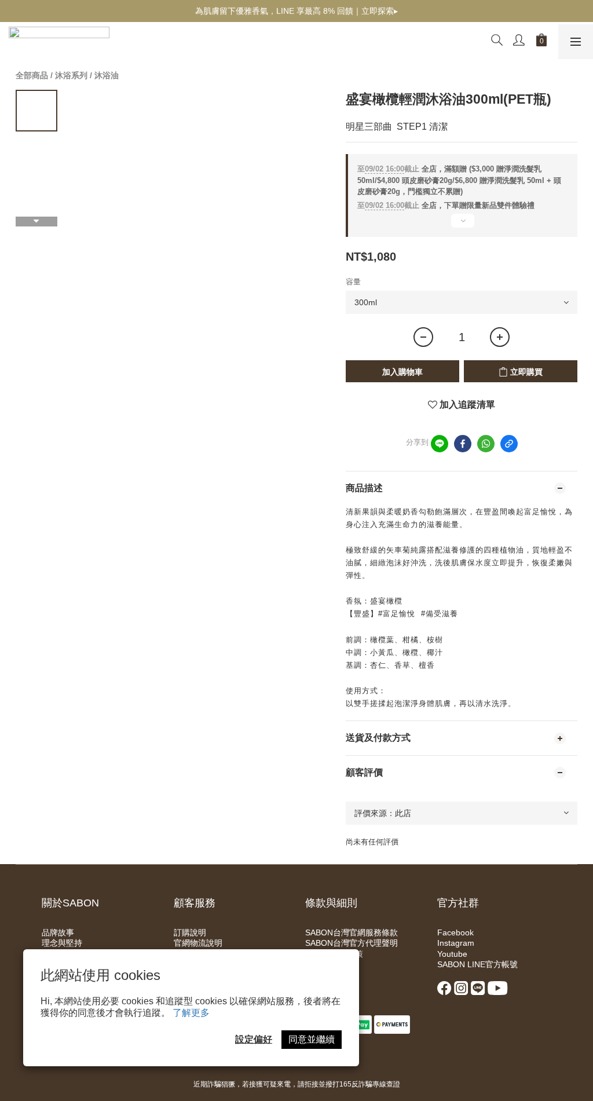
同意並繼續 (311, 1039)
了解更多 (191, 1013)
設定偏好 (253, 1039)
